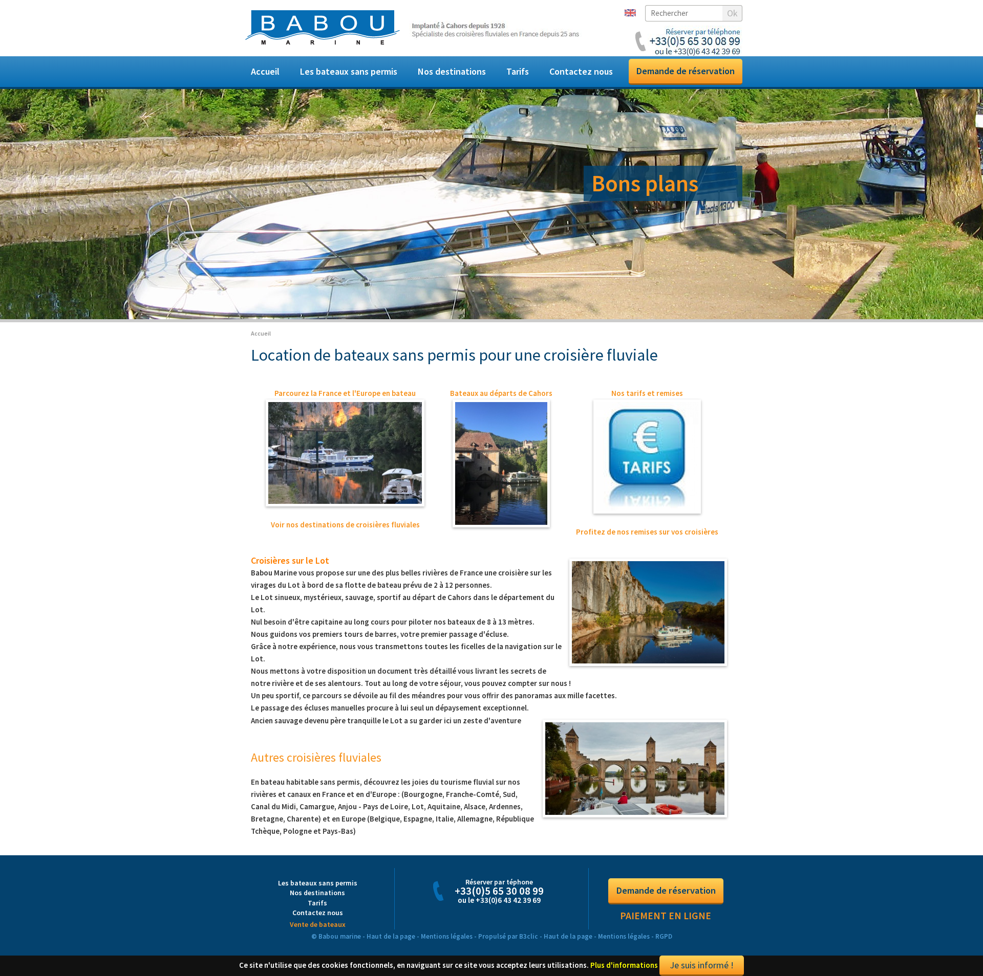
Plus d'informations (624, 863)
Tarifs (517, 71)
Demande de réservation (685, 71)
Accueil (265, 71)
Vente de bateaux (318, 822)
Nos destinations (452, 71)
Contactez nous (581, 71)
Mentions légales (447, 834)
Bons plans (644, 183)
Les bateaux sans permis (348, 71)
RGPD (663, 834)
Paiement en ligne (665, 813)
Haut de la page (391, 834)
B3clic (528, 834)
